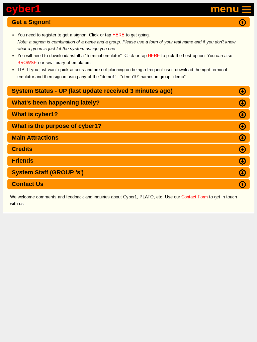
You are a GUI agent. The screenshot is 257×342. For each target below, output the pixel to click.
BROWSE (27, 62)
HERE (118, 34)
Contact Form (194, 196)
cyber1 (23, 9)
